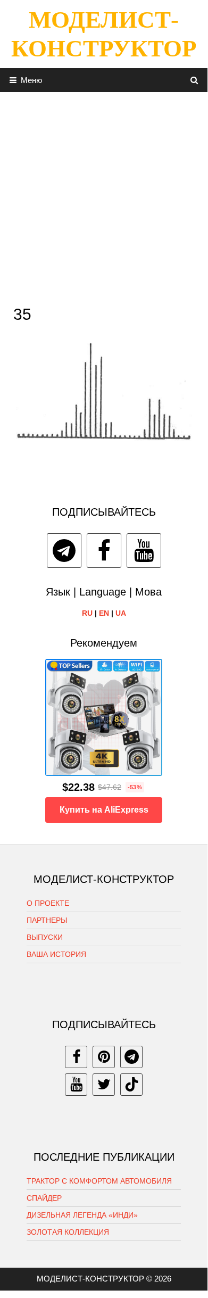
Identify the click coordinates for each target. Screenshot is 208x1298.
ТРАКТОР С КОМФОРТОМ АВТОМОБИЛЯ (99, 1181)
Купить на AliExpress (104, 809)
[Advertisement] (103, 196)
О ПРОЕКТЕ (48, 903)
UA (120, 613)
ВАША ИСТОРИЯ (56, 954)
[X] (104, 1084)
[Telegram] (64, 550)
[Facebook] (104, 550)
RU (87, 613)
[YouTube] (144, 550)
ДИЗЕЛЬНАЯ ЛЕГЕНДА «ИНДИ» (82, 1215)
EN (104, 613)
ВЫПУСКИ (45, 937)
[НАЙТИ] (194, 80)
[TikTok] (131, 1084)
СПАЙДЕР (44, 1198)
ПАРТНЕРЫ (47, 920)
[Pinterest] (104, 1057)
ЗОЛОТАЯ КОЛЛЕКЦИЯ (68, 1232)
